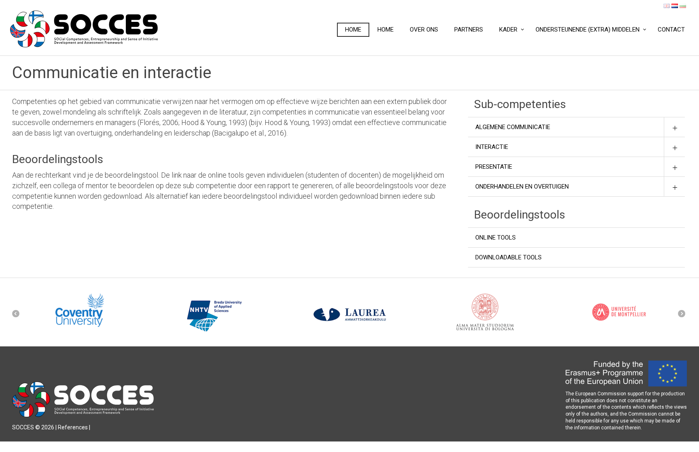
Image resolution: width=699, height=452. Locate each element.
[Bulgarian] (683, 6)
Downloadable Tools (508, 257)
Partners (468, 29)
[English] (666, 6)
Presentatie (493, 166)
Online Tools (495, 237)
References (73, 427)
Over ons (424, 29)
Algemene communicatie (512, 127)
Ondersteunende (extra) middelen (588, 29)
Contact (671, 29)
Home (353, 29)
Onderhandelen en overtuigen (522, 186)
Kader (508, 29)
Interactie (491, 147)
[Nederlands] (674, 6)
